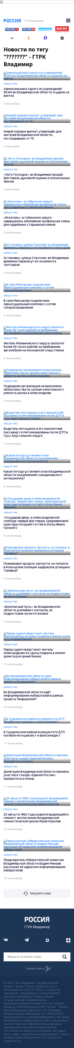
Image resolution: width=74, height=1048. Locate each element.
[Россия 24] (28, 30)
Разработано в (35, 968)
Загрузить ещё (40, 893)
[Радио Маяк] (62, 31)
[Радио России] (45, 30)
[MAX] (45, 37)
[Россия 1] (11, 30)
